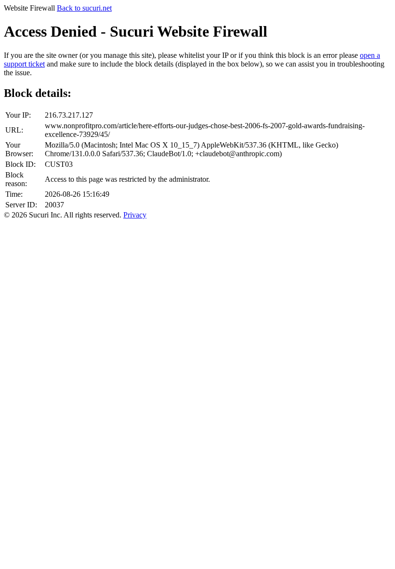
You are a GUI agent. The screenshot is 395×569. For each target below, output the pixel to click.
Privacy (134, 215)
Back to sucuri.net (84, 8)
